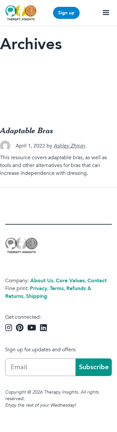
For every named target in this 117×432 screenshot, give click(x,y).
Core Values (70, 280)
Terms (57, 288)
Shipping (36, 296)
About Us (41, 280)
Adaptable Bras (26, 130)
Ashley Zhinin (69, 145)
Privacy (38, 288)
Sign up (66, 13)
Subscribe (94, 367)
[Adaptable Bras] (58, 88)
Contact (97, 280)
